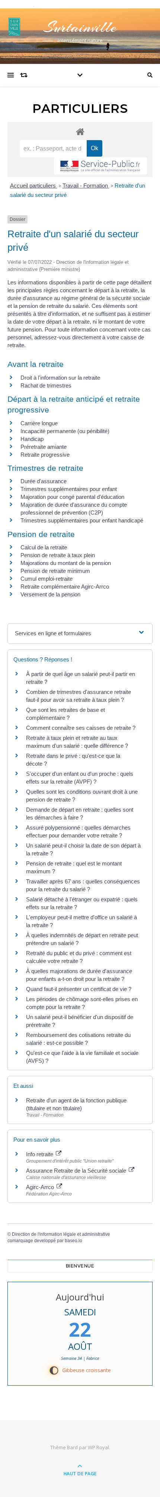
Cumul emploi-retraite (46, 578)
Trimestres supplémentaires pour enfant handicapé (81, 520)
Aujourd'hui (80, 1297)
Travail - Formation (86, 185)
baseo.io (73, 1240)
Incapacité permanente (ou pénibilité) (64, 431)
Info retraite (40, 1154)
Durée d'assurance (43, 481)
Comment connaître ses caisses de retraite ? (80, 728)
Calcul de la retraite (43, 547)
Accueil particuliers (33, 185)
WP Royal (98, 1447)
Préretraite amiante (43, 447)
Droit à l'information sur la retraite (60, 377)
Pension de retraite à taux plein (57, 555)
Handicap (32, 439)
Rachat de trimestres (45, 385)
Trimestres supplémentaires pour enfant (68, 489)
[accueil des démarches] (80, 131)
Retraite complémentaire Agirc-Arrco (64, 586)
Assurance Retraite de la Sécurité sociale (77, 1170)
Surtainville (80, 27)
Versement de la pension (50, 594)
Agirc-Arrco (40, 1187)
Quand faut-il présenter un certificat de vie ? (78, 989)
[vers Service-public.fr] (100, 166)
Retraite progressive (45, 454)
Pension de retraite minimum (55, 571)
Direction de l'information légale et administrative (61, 1234)
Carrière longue (39, 423)
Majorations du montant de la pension (65, 563)
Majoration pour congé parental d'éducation (72, 497)
